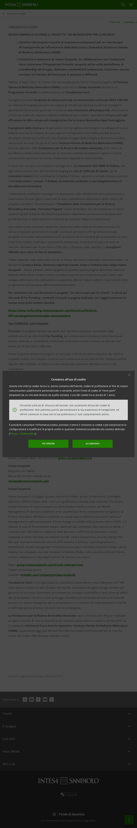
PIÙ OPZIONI (48, 443)
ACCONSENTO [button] (93, 443)
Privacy (14, 433)
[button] (129, 375)
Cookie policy (27, 433)
